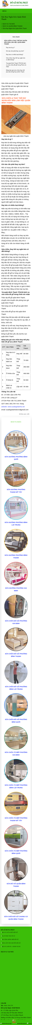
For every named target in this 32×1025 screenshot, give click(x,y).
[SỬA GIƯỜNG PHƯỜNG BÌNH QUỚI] (16, 442)
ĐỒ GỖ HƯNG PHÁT (8, 930)
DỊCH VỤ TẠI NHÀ (7, 952)
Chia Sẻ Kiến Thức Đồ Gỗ (8, 936)
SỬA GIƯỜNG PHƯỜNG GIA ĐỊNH (16, 589)
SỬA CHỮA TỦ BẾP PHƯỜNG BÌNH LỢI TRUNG (16, 786)
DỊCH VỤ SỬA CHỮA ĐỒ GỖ (10, 932)
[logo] (16, 7)
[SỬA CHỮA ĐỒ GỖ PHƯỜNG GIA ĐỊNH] (16, 606)
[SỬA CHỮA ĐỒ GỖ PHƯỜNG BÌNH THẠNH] (16, 639)
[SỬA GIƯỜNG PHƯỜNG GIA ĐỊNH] (16, 573)
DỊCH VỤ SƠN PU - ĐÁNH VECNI (11, 946)
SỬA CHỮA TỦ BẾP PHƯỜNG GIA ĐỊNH (16, 753)
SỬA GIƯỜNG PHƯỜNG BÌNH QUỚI (16, 458)
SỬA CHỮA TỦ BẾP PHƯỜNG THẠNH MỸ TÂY (16, 819)
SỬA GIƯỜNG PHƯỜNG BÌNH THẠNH (16, 556)
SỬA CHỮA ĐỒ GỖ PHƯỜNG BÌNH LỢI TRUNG (16, 688)
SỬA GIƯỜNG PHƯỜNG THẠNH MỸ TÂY (16, 491)
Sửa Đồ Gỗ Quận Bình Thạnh (16, 885)
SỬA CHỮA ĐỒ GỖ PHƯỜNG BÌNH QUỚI (16, 721)
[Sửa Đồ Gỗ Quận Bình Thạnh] (16, 869)
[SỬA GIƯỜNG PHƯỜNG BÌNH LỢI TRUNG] (16, 508)
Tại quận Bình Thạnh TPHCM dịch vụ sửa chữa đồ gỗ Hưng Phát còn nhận (16, 64)
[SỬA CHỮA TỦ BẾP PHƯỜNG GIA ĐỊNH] (16, 738)
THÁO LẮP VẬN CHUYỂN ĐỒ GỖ (11, 943)
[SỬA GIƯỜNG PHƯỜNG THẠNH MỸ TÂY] (16, 475)
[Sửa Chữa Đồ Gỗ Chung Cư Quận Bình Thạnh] (16, 902)
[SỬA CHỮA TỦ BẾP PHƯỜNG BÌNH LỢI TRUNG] (16, 770)
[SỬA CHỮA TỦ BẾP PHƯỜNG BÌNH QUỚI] (16, 836)
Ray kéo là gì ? (10, 47)
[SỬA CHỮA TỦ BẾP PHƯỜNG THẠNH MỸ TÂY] (16, 803)
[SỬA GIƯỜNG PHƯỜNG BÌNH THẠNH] (16, 540)
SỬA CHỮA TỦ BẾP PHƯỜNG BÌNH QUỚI (16, 852)
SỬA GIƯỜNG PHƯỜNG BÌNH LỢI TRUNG (16, 524)
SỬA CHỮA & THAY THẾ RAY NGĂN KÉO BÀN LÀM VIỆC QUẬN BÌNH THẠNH (15, 42)
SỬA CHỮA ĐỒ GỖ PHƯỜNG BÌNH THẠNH (16, 655)
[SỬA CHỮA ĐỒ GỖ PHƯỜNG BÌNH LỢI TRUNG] (16, 672)
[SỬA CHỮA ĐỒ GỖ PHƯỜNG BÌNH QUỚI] (16, 705)
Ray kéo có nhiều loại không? (14, 54)
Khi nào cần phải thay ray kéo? (15, 51)
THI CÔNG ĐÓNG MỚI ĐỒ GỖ (10, 939)
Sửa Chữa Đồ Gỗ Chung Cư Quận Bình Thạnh (16, 918)
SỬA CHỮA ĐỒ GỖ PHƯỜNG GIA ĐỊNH (16, 622)
